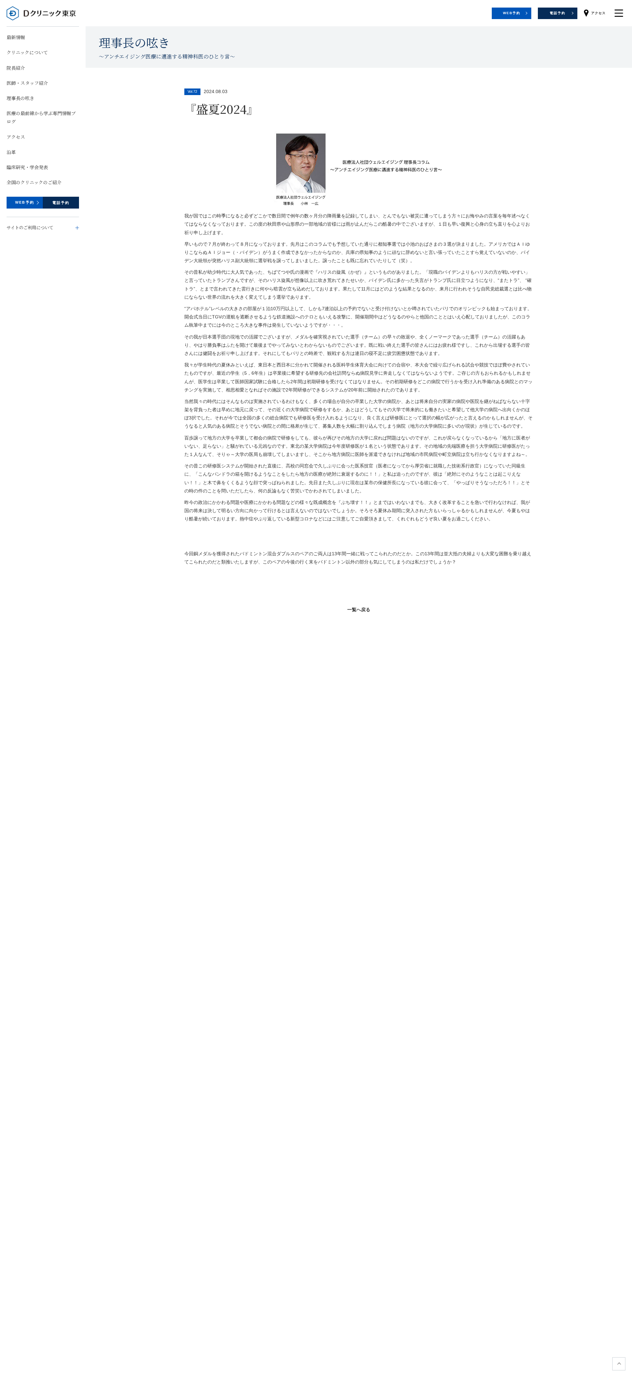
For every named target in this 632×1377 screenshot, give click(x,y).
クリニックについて (27, 52)
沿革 (11, 152)
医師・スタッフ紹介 (27, 83)
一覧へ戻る (358, 609)
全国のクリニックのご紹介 (34, 182)
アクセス (16, 136)
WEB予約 (24, 202)
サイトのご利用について (30, 227)
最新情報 (16, 37)
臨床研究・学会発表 (27, 167)
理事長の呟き (20, 98)
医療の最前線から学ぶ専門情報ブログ (41, 117)
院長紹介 (16, 67)
